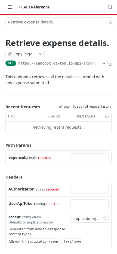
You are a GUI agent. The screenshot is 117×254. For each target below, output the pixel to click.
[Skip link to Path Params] (1, 145)
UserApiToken (21, 203)
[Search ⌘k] (110, 6)
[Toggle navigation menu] (9, 6)
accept (14, 216)
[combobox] (89, 157)
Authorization (21, 189)
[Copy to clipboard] (109, 64)
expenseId (18, 157)
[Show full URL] (103, 64)
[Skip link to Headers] (1, 177)
